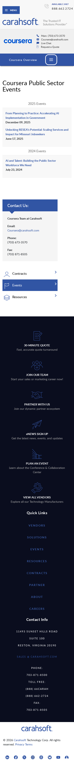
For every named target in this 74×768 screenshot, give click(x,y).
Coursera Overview (23, 60)
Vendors (37, 525)
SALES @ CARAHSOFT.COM (37, 656)
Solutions (37, 537)
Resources (37, 561)
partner (37, 585)
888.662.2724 (62, 8)
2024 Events (37, 151)
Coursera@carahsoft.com (23, 230)
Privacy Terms (23, 744)
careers (37, 609)
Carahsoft (20, 740)
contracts (37, 573)
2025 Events (37, 103)
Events (37, 549)
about (37, 597)
